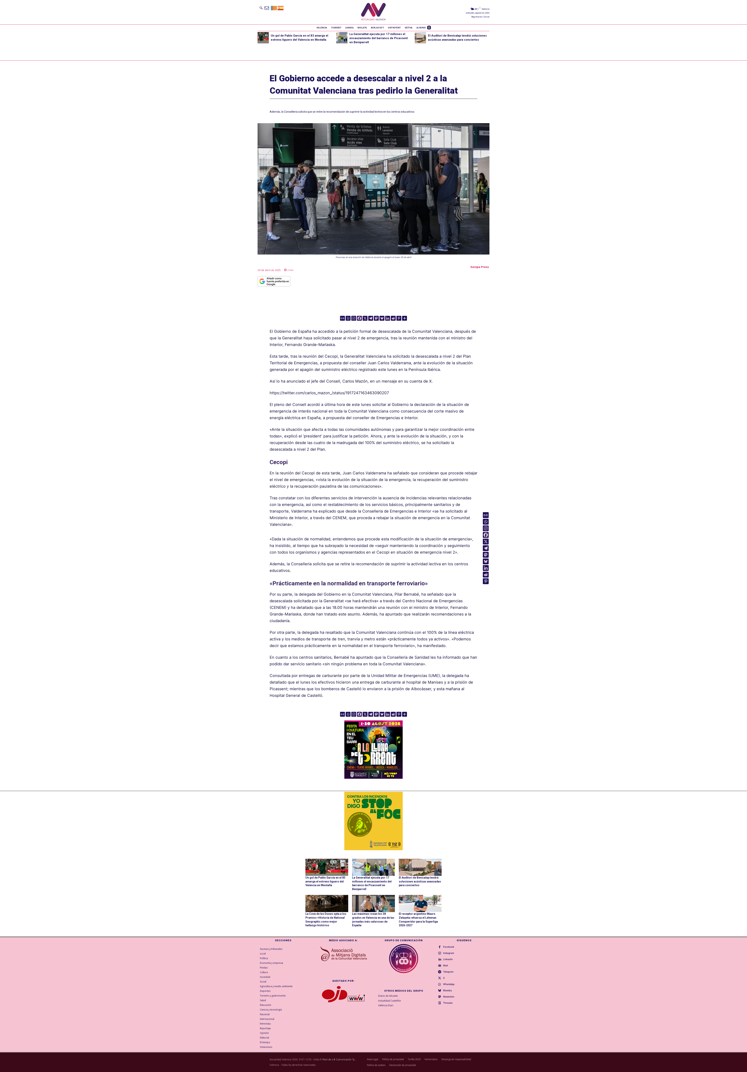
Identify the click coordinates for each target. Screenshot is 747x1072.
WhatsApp (448, 984)
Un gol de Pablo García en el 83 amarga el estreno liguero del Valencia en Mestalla (325, 881)
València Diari (385, 1005)
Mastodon (448, 996)
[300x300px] (373, 777)
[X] (365, 318)
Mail (445, 965)
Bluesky (447, 990)
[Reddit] (393, 318)
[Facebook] (359, 318)
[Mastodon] (376, 318)
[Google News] (342, 318)
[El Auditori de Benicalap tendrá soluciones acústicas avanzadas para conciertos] (420, 37)
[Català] (274, 8)
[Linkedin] (387, 318)
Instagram (448, 953)
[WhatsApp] (440, 984)
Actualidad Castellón (389, 1000)
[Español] (280, 8)
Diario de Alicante (388, 995)
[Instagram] (353, 318)
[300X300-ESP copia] (373, 821)
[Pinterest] (398, 318)
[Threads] (440, 1003)
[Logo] (373, 12)
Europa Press (480, 267)
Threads (447, 1003)
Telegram (448, 971)
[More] (404, 318)
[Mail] (440, 966)
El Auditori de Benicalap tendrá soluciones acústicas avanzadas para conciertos (420, 881)
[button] (261, 7)
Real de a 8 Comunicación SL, (339, 1059)
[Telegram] (370, 318)
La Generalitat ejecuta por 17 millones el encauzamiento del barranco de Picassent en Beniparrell (378, 38)
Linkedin (448, 959)
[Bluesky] (382, 318)
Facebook (448, 947)
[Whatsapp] (348, 318)
